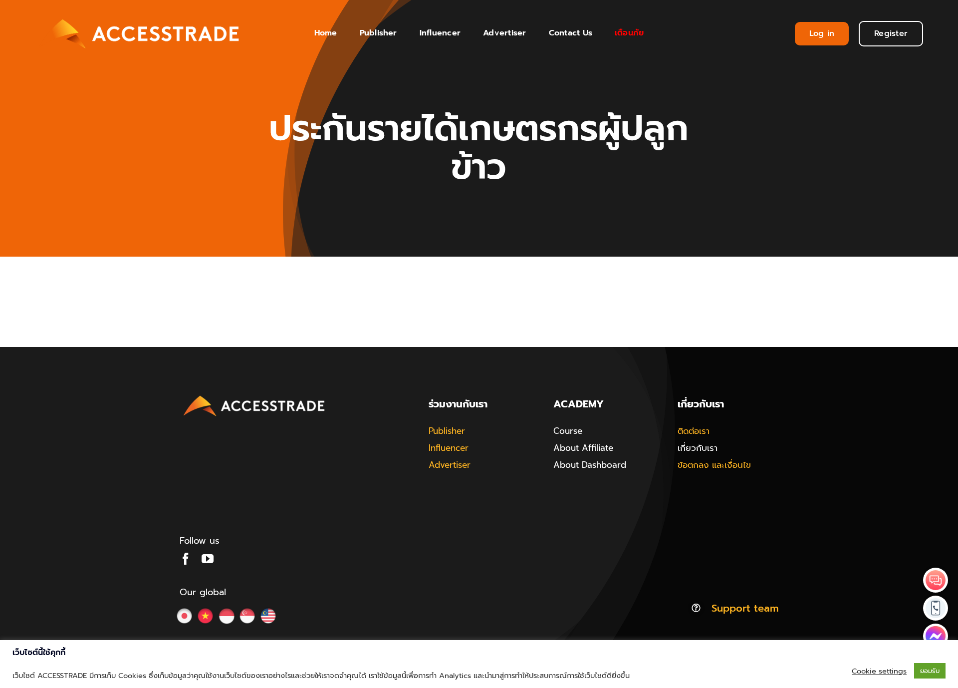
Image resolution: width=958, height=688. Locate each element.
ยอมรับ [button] (930, 671)
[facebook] (186, 559)
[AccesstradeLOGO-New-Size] (254, 395)
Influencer (449, 447)
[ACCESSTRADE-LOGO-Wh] (141, 15)
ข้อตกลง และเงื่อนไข (714, 464)
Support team (745, 608)
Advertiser (450, 464)
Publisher (447, 430)
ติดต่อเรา (694, 430)
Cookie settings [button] (879, 671)
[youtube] (208, 559)
